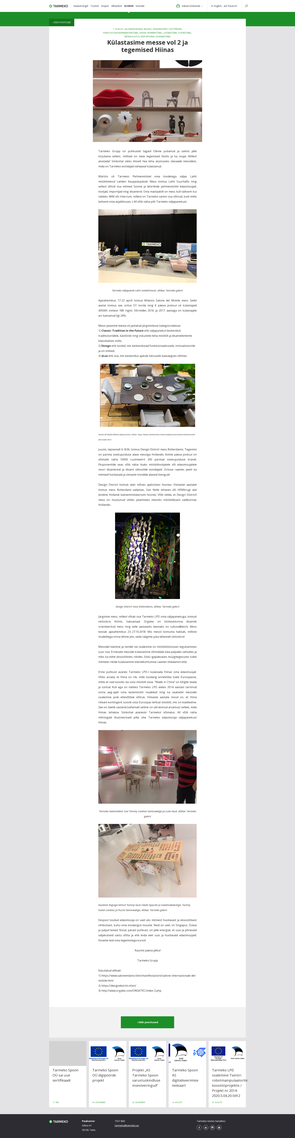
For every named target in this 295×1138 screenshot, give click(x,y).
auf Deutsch (230, 5)
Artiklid (128, 5)
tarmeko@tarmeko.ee (127, 1125)
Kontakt (140, 5)
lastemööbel (170, 32)
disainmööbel (163, 36)
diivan (142, 32)
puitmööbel (184, 32)
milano (148, 29)
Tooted (94, 5)
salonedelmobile (133, 29)
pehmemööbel (154, 32)
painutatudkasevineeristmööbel (120, 32)
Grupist (105, 5)
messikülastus (132, 36)
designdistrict (160, 29)
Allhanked (116, 5)
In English (216, 5)
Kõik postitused (62, 22)
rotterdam (176, 29)
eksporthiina (148, 36)
